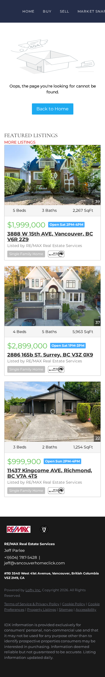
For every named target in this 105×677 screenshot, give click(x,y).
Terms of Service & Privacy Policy (31, 604)
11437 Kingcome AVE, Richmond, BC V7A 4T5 (49, 473)
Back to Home (52, 108)
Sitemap (66, 609)
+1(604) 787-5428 (20, 557)
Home (28, 11)
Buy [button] (47, 11)
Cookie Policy (73, 604)
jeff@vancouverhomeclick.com (34, 563)
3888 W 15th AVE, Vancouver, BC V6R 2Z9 (50, 237)
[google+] (18, 666)
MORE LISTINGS (20, 142)
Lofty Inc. (33, 590)
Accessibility (86, 609)
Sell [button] (64, 11)
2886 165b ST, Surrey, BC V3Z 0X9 (50, 355)
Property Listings (41, 609)
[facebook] (7, 666)
